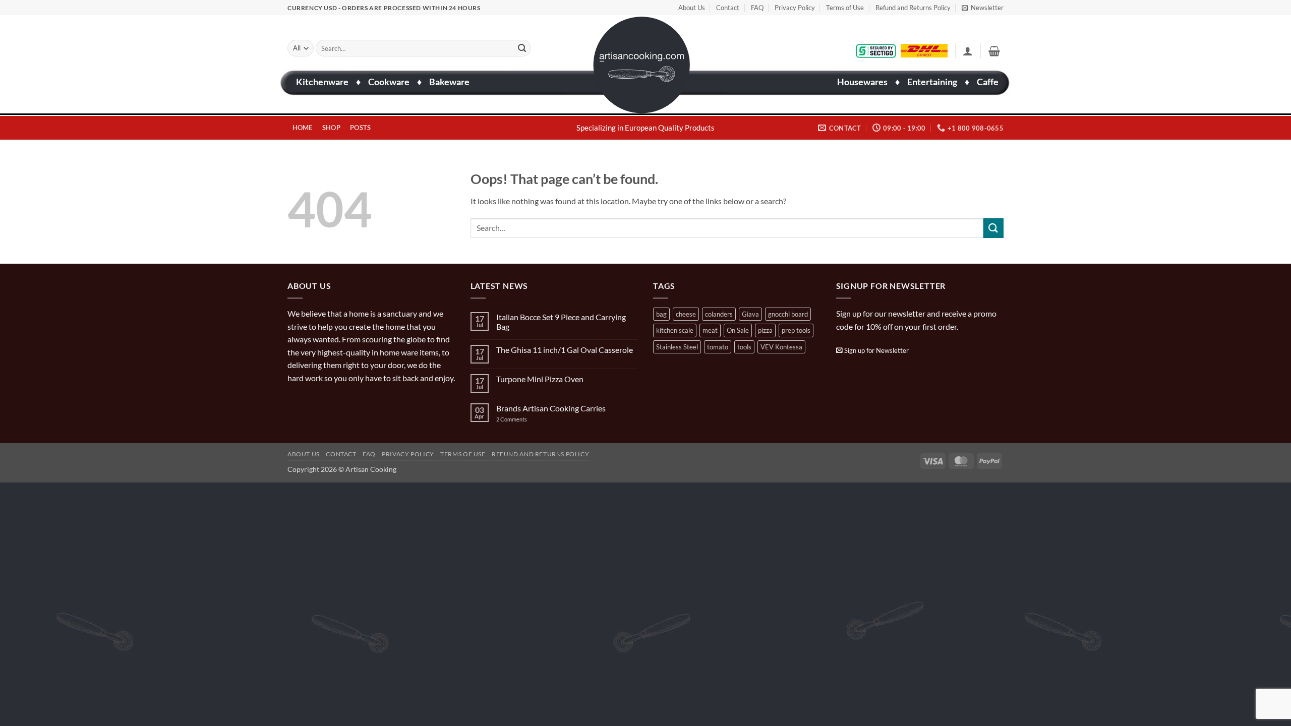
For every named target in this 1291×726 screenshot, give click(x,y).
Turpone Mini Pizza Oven (539, 379)
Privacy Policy (795, 8)
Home (302, 128)
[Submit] (522, 48)
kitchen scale (674, 330)
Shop (331, 128)
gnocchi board (788, 314)
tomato (717, 347)
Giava (750, 314)
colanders (719, 314)
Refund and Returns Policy (913, 8)
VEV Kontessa (781, 347)
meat (710, 330)
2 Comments (521, 419)
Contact (727, 8)
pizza (765, 330)
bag (661, 314)
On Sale (738, 330)
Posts (360, 128)
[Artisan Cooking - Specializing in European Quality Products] (642, 65)
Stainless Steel (677, 347)
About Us (691, 8)
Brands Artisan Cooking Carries (551, 408)
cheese (686, 314)
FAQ (757, 8)
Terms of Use (845, 8)
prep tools (796, 330)
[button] (983, 7)
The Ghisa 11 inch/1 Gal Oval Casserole (564, 349)
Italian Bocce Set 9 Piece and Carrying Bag (561, 321)
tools (744, 347)
